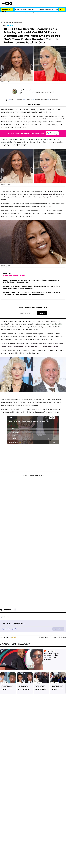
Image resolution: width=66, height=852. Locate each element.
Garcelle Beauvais (16, 22)
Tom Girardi (35, 112)
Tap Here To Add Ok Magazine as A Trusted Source (25, 133)
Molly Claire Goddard (25, 90)
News (8, 22)
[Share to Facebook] (16, 100)
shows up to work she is (46, 194)
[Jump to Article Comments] (7, 100)
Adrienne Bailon (7, 142)
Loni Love (52, 139)
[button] (3, 3)
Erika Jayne (33, 109)
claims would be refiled (23, 336)
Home (3, 22)
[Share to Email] (53, 100)
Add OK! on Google (34, 104)
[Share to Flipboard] (40, 100)
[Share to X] (27, 100)
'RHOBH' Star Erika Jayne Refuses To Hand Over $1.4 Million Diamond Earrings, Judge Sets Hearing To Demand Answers (31, 287)
